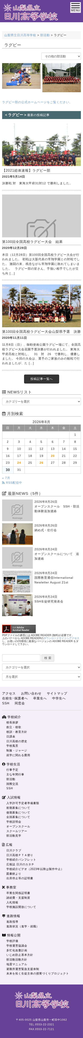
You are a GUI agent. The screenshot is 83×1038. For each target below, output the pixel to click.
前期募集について (18, 807)
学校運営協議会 (16, 945)
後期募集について (18, 812)
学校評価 (12, 941)
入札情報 (12, 902)
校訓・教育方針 (16, 731)
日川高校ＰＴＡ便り (19, 855)
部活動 (10, 779)
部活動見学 (13, 835)
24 (19, 462)
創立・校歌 (13, 727)
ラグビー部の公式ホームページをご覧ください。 (37, 102)
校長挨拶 (12, 722)
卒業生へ (40, 698)
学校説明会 (13, 821)
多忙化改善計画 (16, 950)
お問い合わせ (31, 693)
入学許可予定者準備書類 (22, 803)
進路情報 (13, 916)
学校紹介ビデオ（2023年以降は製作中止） (35, 869)
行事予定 (12, 769)
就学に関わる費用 (18, 755)
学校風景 (12, 745)
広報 (9, 844)
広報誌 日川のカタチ (20, 864)
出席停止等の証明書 (19, 878)
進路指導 (12, 921)
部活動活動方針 (16, 959)
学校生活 (13, 764)
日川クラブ (13, 850)
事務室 (10, 887)
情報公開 (13, 935)
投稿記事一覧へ (41, 379)
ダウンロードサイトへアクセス (61, 638)
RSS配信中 (13, 482)
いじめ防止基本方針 (19, 954)
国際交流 (12, 783)
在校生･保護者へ (15, 698)
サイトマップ (57, 693)
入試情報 (13, 797)
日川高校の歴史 (16, 741)
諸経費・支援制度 (18, 897)
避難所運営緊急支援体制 (22, 969)
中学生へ (59, 698)
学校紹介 (13, 717)
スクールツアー (16, 831)
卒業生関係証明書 (18, 893)
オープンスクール (18, 826)
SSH (5, 703)
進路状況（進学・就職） (22, 926)
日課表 (10, 736)
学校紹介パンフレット (21, 859)
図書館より (13, 873)
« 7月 (6, 478)
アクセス (9, 693)
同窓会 (20, 703)
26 (41, 462)
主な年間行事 (15, 774)
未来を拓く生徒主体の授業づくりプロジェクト (37, 973)
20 (53, 456)
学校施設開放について (21, 907)
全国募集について (18, 817)
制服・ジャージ (16, 750)
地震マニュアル (16, 964)
